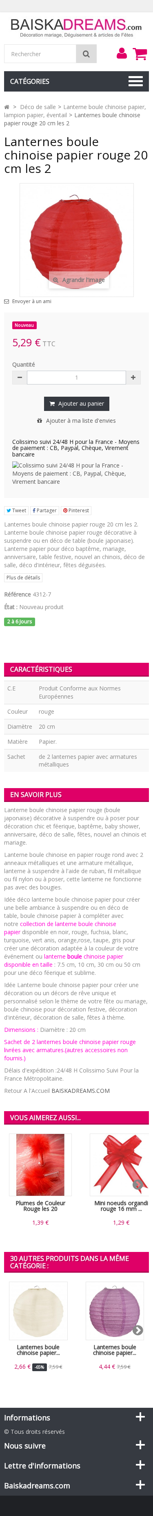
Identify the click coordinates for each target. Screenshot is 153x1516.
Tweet (18, 510)
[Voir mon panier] (139, 53)
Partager (46, 510)
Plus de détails (23, 577)
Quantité (23, 364)
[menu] (122, 53)
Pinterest (78, 510)
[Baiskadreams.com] (76, 27)
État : (11, 607)
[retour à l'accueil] (6, 107)
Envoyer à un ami (31, 301)
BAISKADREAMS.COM (80, 1090)
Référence (17, 594)
